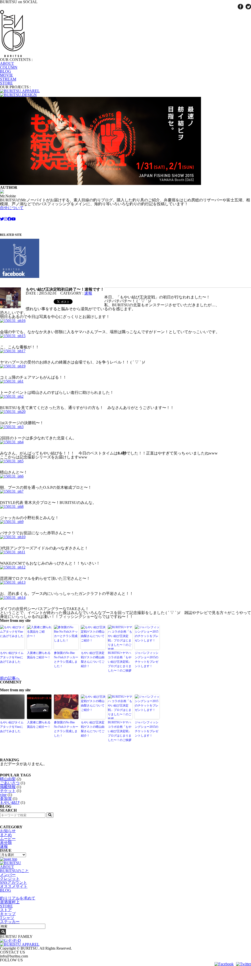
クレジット (10, 878)
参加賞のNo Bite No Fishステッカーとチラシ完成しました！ (66, 659)
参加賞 (6, 798)
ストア (6, 910)
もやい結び (10, 802)
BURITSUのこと (14, 871)
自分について (12, 208)
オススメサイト (13, 886)
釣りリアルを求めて (17, 898)
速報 (88, 293)
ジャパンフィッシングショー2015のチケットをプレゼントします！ (146, 659)
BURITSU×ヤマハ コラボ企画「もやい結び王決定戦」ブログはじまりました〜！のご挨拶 (119, 661)
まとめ (6, 835)
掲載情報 (8, 787)
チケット (8, 791)
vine (3, 795)
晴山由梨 (8, 779)
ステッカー (10, 922)
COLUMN (8, 67)
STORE (6, 83)
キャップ (8, 914)
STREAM (8, 79)
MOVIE (6, 75)
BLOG (5, 71)
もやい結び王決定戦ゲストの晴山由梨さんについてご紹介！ (92, 659)
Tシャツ (7, 918)
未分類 (6, 843)
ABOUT (7, 63)
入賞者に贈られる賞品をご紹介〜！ (38, 655)
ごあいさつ (10, 783)
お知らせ (8, 831)
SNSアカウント (13, 882)
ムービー (8, 839)
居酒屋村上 (10, 902)
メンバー (8, 875)
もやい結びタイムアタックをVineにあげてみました (12, 657)
